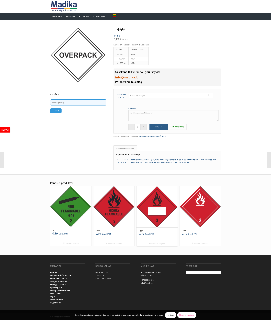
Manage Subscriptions (60, 290)
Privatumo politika (58, 278)
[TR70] (269, 160)
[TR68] (2, 160)
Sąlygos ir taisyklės (58, 281)
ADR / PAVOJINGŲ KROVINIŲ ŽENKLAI (152, 136)
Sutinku (171, 315)
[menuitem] (57, 16)
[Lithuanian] (114, 16)
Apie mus (54, 272)
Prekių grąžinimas (58, 284)
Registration (55, 302)
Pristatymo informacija (60, 275)
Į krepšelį (158, 127)
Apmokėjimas (56, 287)
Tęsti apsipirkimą (177, 127)
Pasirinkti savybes (72, 243)
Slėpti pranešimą (186, 315)
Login (52, 296)
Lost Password (56, 299)
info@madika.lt (126, 77)
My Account (55, 293)
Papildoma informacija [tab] (125, 148)
